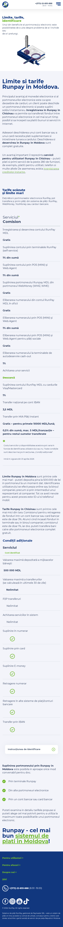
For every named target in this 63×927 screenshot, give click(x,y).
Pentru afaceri (11, 865)
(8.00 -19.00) (25, 888)
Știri (4, 879)
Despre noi (9, 872)
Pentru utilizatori (12, 858)
